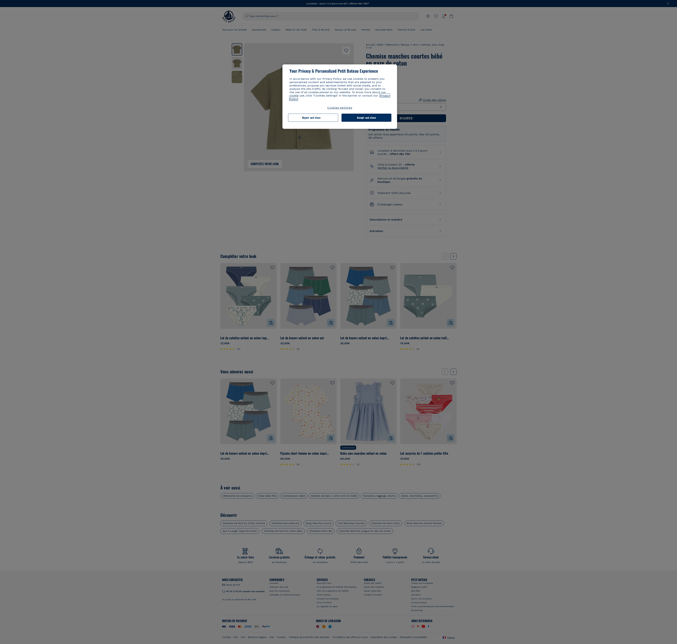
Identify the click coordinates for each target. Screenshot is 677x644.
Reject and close (311, 117)
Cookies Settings (339, 107)
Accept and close (366, 117)
